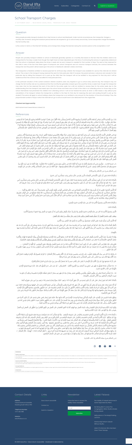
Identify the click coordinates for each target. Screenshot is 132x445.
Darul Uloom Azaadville (48, 400)
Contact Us (86, 6)
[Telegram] (100, 346)
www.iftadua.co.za (21, 418)
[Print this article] (105, 346)
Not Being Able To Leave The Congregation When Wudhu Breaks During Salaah (105, 409)
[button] (95, 6)
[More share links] (115, 346)
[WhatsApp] (95, 346)
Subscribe (65, 6)
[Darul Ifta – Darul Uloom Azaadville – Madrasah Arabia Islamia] (28, 6)
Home (56, 6)
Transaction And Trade (65, 22)
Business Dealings (42, 22)
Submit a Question (107, 6)
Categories (75, 6)
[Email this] (110, 346)
